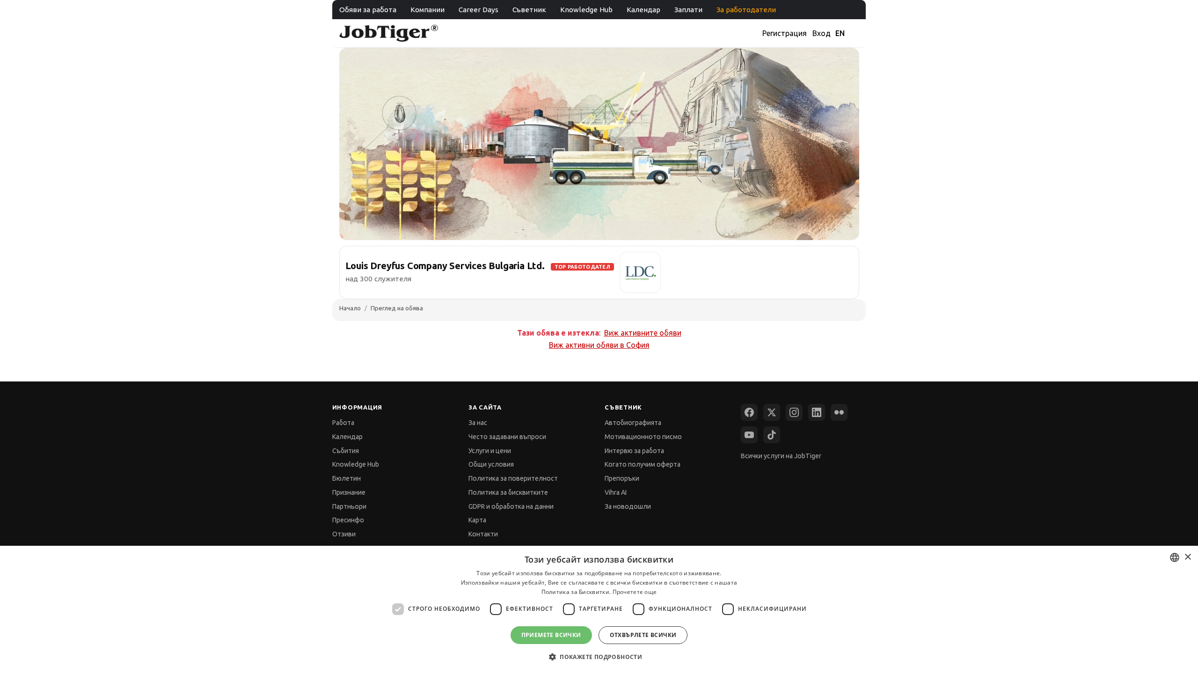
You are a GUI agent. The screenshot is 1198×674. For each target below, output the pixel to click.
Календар (643, 10)
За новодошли (628, 506)
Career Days (478, 10)
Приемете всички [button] (551, 635)
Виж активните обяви (642, 333)
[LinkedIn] (816, 412)
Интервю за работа (634, 450)
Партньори (349, 506)
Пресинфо (348, 520)
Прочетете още (635, 592)
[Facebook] (749, 412)
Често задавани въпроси (507, 436)
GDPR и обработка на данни (511, 506)
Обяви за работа (367, 10)
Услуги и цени (489, 450)
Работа (343, 422)
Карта (477, 520)
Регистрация (784, 33)
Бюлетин (346, 478)
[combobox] (1174, 557)
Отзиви (344, 534)
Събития (345, 450)
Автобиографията (633, 422)
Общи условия (491, 464)
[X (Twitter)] (771, 412)
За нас (477, 422)
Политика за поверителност (513, 478)
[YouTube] (749, 434)
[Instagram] (794, 412)
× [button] (1187, 557)
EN (840, 33)
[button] (599, 657)
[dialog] (599, 610)
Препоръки (622, 478)
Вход (821, 33)
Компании (427, 10)
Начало (350, 308)
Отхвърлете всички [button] (643, 635)
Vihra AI (616, 492)
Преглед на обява (397, 308)
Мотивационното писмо (643, 436)
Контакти (483, 534)
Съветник (529, 10)
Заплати (688, 10)
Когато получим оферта (642, 464)
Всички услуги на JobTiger (781, 456)
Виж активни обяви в (599, 345)
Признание (348, 492)
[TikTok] (771, 434)
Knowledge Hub (586, 10)
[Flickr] (839, 412)
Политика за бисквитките (508, 492)
